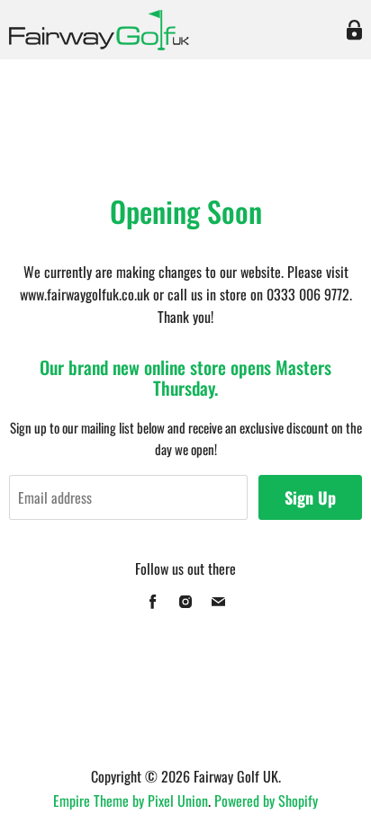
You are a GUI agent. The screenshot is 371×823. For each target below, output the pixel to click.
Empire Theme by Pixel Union (130, 800)
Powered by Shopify (266, 800)
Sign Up (310, 497)
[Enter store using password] (354, 30)
